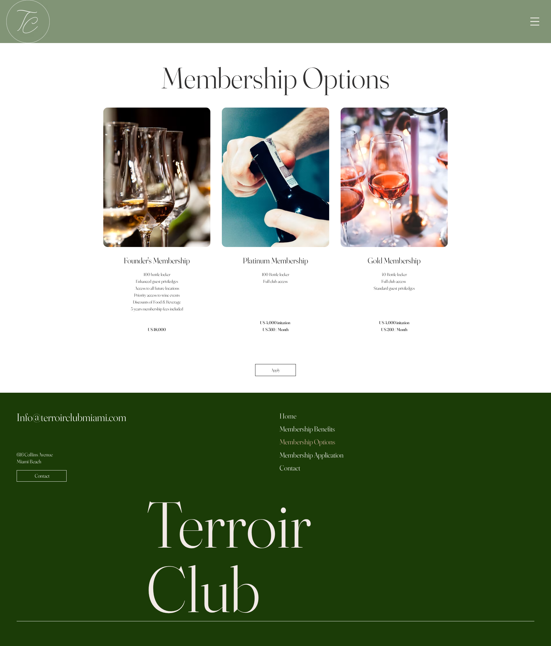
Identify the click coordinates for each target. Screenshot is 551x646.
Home (288, 416)
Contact (290, 468)
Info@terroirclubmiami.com (71, 417)
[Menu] (534, 21)
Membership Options (307, 441)
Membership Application (312, 455)
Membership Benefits (307, 429)
